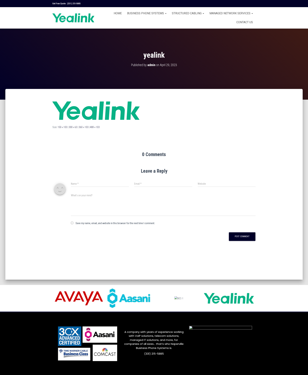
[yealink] (96, 110)
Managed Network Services (230, 13)
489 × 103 (95, 127)
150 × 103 (62, 127)
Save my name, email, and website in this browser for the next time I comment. (115, 223)
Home (118, 13)
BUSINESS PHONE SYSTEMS (146, 13)
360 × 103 (83, 127)
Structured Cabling (187, 13)
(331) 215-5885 (74, 3)
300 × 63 (73, 127)
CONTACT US (244, 22)
